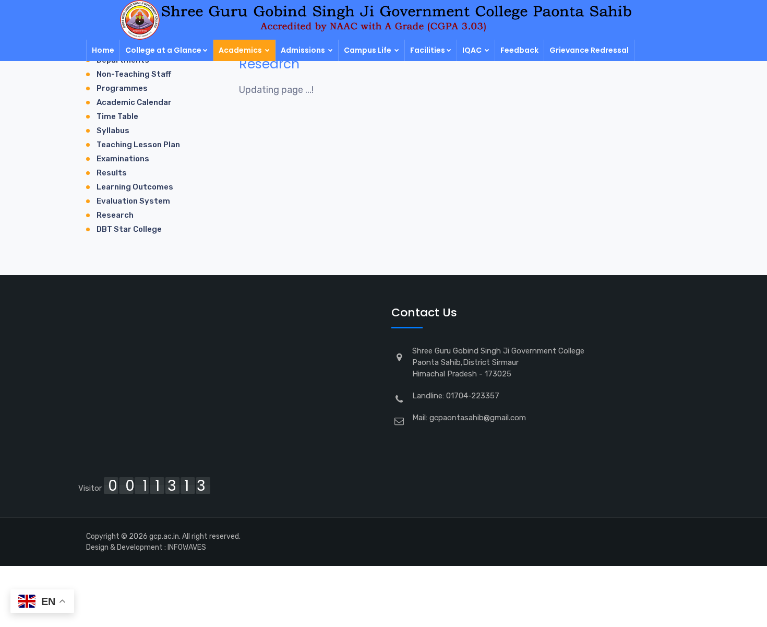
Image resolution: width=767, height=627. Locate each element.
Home (103, 50)
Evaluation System (133, 201)
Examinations (123, 158)
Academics (241, 50)
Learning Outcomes (135, 187)
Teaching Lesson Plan (138, 144)
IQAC (472, 50)
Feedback (519, 50)
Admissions (304, 50)
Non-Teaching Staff (134, 74)
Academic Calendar (134, 102)
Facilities (427, 50)
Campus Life (368, 50)
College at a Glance (163, 50)
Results (112, 173)
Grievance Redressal (589, 50)
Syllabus (113, 130)
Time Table (117, 116)
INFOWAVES (186, 547)
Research (115, 215)
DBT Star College (129, 229)
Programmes (122, 88)
